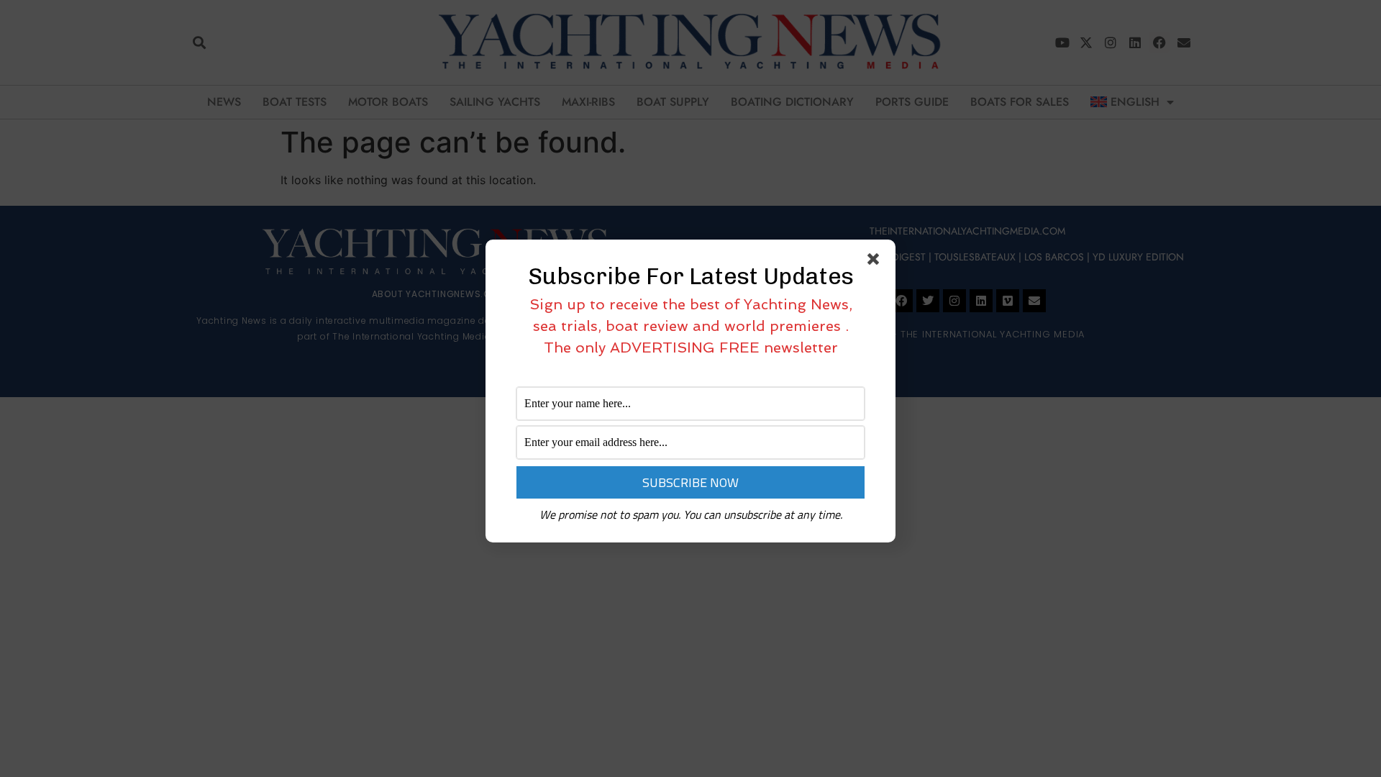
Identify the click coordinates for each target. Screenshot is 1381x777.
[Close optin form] (876, 262)
